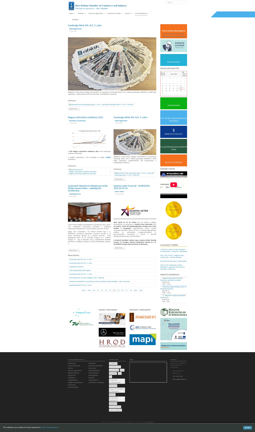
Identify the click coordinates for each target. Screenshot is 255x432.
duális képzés (114, 370)
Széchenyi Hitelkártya (95, 366)
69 (94, 290)
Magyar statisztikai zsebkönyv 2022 (85, 117)
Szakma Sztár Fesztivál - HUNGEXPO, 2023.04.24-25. (132, 187)
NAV (119, 373)
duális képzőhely (115, 407)
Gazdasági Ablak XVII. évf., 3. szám (80, 259)
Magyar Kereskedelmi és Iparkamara (116, 390)
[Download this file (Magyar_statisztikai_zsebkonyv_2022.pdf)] (89, 170)
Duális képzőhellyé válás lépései (80, 270)
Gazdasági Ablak (114, 367)
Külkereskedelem (94, 370)
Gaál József (113, 386)
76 (122, 290)
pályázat (112, 395)
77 (126, 290)
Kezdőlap (91, 378)
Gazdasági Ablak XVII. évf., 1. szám (80, 274)
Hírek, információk (74, 366)
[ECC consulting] (142, 328)
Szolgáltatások (72, 380)
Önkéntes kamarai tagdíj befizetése (174, 36)
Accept (248, 428)
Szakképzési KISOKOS (76, 267)
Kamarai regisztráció (75, 370)
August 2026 (174, 74)
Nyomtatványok (73, 387)
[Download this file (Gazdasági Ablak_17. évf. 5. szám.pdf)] (89, 104)
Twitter (177, 6)
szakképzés (113, 363)
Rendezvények (93, 375)
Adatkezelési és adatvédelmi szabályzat (96, 381)
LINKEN (108, 157)
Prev (89, 290)
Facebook (174, 6)
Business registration (96, 13)
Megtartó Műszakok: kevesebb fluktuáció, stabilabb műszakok (171, 279)
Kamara (70, 368)
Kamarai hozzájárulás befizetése (173, 34)
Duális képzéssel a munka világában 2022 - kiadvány (86, 278)
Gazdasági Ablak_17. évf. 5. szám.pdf (121, 104)
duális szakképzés (115, 410)
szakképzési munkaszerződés (115, 381)
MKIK (122, 370)
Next (135, 290)
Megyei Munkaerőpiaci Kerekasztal (75, 383)
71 (102, 290)
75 (118, 290)
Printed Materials (141, 14)
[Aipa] (112, 320)
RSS (185, 6)
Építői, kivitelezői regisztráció (73, 374)
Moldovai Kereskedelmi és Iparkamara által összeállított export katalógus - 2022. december (99, 281)
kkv (110, 377)
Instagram (181, 6)
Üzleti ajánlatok (93, 373)
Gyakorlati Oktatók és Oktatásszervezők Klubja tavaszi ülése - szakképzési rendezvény (88, 188)
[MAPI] (142, 340)
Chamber (81, 13)
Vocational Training (114, 13)
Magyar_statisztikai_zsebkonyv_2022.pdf (82, 173)
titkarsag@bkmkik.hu (179, 379)
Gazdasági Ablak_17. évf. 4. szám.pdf (127, 175)
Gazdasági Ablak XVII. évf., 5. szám (85, 25)
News (71, 13)
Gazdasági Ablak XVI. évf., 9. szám (80, 285)
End (141, 290)
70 (98, 290)
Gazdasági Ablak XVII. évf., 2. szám (80, 263)
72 (106, 290)
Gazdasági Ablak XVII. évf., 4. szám (130, 117)
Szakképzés (72, 378)
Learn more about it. (50, 427)
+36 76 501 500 (177, 376)
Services (128, 13)
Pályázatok (91, 363)
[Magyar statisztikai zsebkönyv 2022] (89, 138)
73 (110, 290)
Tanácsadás (92, 368)
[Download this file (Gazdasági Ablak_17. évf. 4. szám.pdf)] (134, 173)
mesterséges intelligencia (113, 399)
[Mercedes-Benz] (112, 333)
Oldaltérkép (72, 363)
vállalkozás (113, 403)
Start (83, 290)
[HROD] (112, 344)
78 (130, 290)
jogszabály (112, 373)
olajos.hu (151, 422)
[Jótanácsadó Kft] (142, 318)
